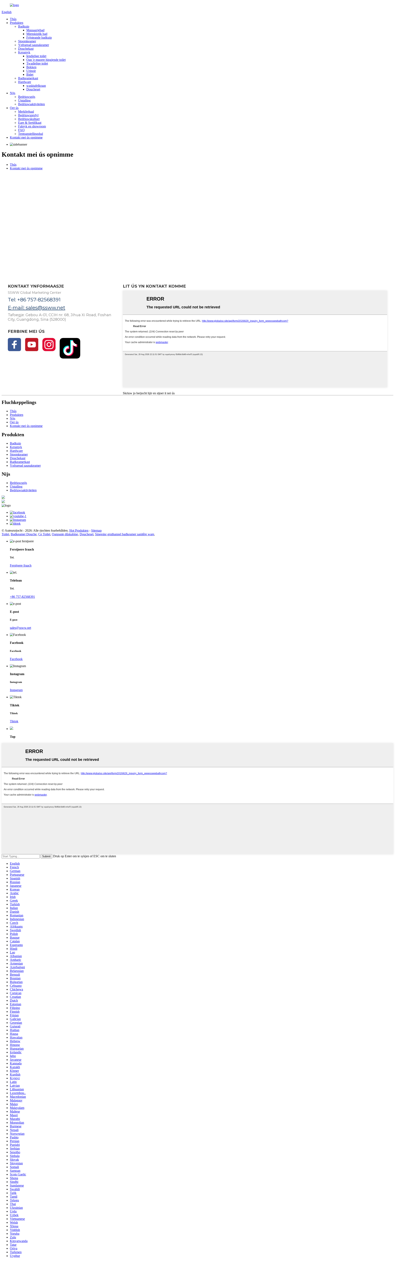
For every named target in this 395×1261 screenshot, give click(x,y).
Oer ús (14, 108)
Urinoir (31, 71)
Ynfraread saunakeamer (33, 45)
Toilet (5, 534)
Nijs (12, 93)
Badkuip (23, 26)
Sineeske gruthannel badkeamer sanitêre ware (124, 534)
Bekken (31, 67)
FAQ (21, 130)
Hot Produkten (78, 530)
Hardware (24, 82)
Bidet (29, 74)
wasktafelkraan (36, 85)
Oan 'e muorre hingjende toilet (46, 59)
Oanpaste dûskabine (65, 534)
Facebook (16, 659)
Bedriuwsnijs (26, 96)
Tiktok (14, 721)
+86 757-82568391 (22, 596)
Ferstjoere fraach (20, 565)
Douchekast (26, 48)
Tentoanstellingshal (30, 133)
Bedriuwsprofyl (28, 115)
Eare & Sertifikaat (29, 122)
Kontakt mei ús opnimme (26, 137)
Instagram (16, 690)
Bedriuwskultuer (29, 119)
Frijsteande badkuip (39, 37)
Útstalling (24, 100)
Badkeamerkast (28, 78)
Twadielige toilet (37, 63)
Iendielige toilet (36, 56)
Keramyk (24, 52)
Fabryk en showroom (32, 126)
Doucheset (33, 89)
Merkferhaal (26, 111)
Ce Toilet (44, 534)
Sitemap (96, 530)
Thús (13, 19)
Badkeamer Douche (24, 534)
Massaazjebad (35, 30)
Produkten (16, 22)
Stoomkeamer (27, 41)
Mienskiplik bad (36, 34)
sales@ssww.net (20, 627)
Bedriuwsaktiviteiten (31, 104)
